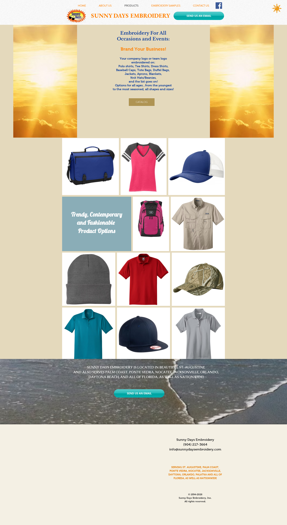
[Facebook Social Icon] (219, 5)
